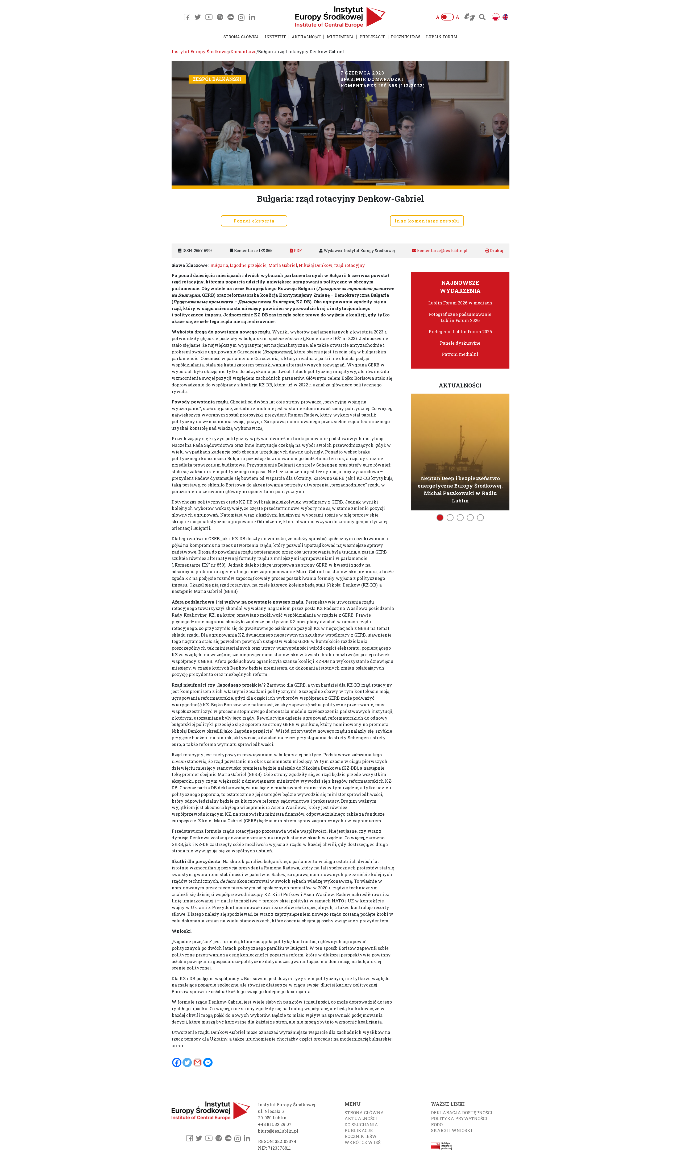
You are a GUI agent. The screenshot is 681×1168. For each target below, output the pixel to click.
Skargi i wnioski (451, 1130)
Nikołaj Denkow (316, 265)
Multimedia (340, 36)
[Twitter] (187, 1062)
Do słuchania (361, 1124)
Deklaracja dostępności (461, 1112)
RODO (437, 1124)
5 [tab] (480, 517)
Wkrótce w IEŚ (362, 1142)
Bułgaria (219, 265)
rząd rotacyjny (349, 265)
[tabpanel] (460, 450)
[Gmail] (197, 1062)
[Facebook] (176, 1062)
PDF (297, 250)
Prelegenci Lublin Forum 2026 (460, 331)
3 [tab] (460, 517)
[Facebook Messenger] (208, 1062)
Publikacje (372, 36)
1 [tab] (440, 517)
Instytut (275, 36)
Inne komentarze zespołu (427, 221)
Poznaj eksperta (254, 221)
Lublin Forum (442, 36)
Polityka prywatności (459, 1118)
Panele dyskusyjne (460, 343)
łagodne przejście (248, 265)
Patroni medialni (460, 354)
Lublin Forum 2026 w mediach (460, 303)
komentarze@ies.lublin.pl (442, 250)
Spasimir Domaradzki (372, 79)
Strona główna (241, 36)
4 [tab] (470, 517)
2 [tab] (450, 517)
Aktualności (306, 36)
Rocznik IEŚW (405, 36)
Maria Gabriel (282, 265)
